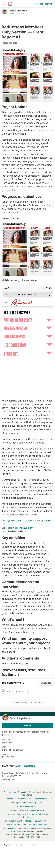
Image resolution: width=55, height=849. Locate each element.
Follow (27, 725)
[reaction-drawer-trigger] (7, 845)
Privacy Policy (29, 825)
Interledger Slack (36, 802)
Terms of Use (44, 825)
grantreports (10, 42)
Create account (44, 3)
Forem (13, 828)
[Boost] (42, 845)
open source (27, 828)
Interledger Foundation (16, 799)
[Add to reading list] (31, 845)
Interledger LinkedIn (38, 799)
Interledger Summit (13, 821)
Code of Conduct (19, 702)
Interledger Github (18, 802)
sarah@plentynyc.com (20, 527)
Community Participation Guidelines (26, 810)
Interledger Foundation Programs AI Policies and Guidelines (27, 815)
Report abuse (37, 702)
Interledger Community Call (36, 821)
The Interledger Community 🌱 (17, 792)
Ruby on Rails (29, 834)
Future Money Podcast (27, 806)
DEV (13, 831)
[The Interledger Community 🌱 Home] (10, 3)
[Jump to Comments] (19, 845)
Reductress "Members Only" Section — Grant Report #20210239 (25, 776)
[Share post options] (50, 845)
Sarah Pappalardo (18, 10)
